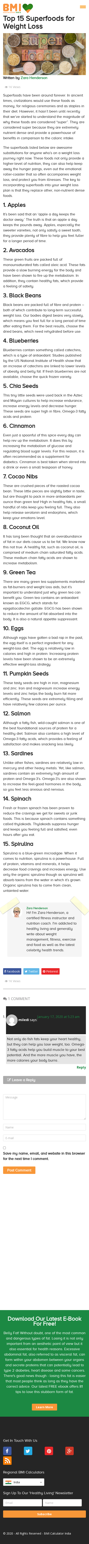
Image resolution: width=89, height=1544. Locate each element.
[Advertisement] (44, 1210)
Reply (81, 1067)
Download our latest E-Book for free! (44, 1321)
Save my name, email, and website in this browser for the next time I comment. (44, 1156)
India (16, 1482)
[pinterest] (48, 1454)
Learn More (44, 1407)
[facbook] (7, 1454)
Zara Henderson (34, 78)
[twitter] (28, 1454)
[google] (69, 1454)
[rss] (7, 1464)
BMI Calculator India (57, 1533)
